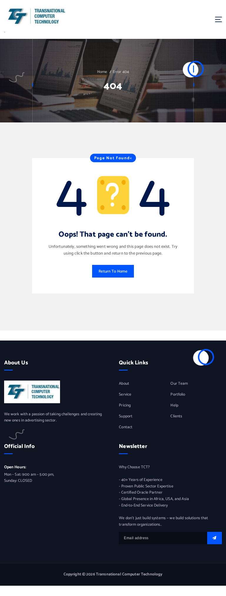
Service (125, 394)
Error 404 (121, 72)
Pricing (125, 405)
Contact (125, 427)
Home (102, 72)
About (124, 384)
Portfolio (177, 394)
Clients (176, 416)
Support (125, 416)
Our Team (179, 384)
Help (174, 405)
